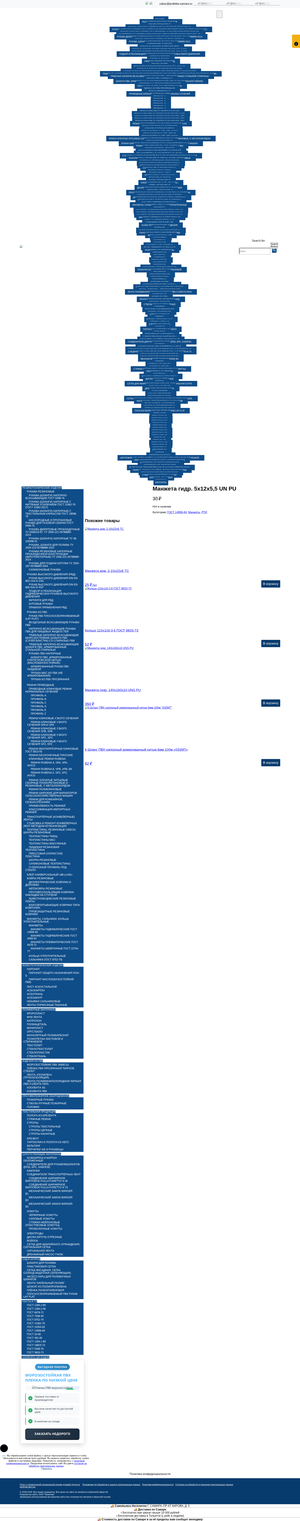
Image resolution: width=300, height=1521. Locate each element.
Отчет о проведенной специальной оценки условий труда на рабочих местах (50, 1485)
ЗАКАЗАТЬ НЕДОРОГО (52, 1434)
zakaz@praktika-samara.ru (175, 3)
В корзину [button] (270, 584)
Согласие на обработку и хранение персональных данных (204, 1484)
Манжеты (194, 512)
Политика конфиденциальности (158, 1484)
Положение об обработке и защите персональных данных (111, 1484)
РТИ (204, 512)
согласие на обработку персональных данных (58, 1464)
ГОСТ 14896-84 (177, 512)
